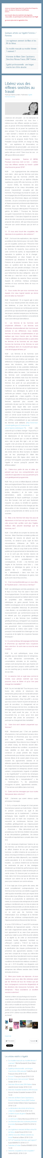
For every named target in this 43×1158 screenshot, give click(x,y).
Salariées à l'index (14, 1145)
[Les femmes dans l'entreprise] (10, 1020)
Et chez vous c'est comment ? (18, 1079)
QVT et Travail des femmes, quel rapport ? (22, 1140)
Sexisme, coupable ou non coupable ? (21, 1151)
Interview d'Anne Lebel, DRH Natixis (20, 1084)
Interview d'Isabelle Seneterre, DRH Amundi (22, 1090)
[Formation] (10, 1029)
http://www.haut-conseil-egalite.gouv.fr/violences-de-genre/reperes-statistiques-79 (21, 425)
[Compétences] (16, 1025)
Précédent (10, 1041)
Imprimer (8, 1036)
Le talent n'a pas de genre (16, 1113)
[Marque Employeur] (29, 1024)
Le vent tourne (13, 1119)
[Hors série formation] (35, 1025)
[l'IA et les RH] (6, 1022)
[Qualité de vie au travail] (23, 1024)
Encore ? (11, 1076)
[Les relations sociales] (6, 1027)
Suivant (33, 1041)
